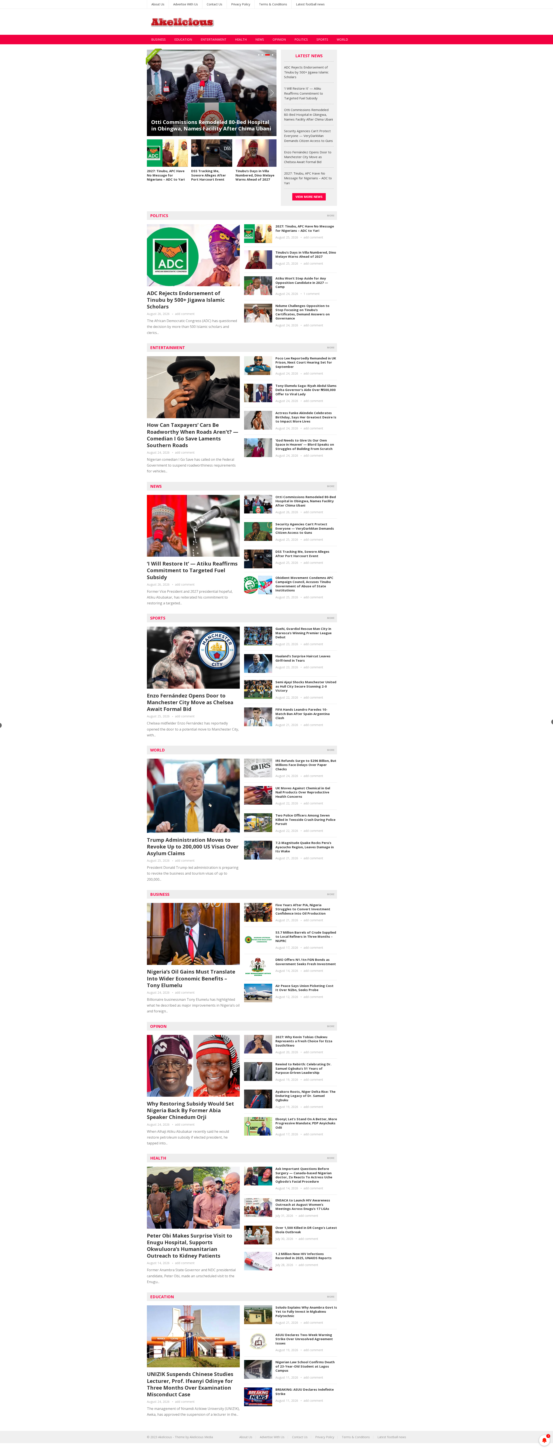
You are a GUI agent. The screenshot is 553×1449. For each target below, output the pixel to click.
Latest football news (310, 4)
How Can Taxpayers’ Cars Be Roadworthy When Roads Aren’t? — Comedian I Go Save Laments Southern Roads (192, 435)
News (259, 39)
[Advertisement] (327, 22)
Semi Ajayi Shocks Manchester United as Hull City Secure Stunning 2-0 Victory (305, 686)
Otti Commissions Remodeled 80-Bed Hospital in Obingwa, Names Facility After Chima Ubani (308, 115)
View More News (309, 197)
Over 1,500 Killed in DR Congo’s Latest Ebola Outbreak (306, 1229)
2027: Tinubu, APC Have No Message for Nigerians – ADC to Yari (166, 175)
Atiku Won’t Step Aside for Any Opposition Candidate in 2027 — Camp (301, 282)
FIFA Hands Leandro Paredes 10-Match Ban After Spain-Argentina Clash (302, 713)
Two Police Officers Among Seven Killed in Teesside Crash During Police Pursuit (305, 819)
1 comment (312, 294)
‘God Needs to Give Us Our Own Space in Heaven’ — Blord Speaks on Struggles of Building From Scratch (304, 444)
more (330, 215)
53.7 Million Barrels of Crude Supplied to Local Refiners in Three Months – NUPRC (305, 936)
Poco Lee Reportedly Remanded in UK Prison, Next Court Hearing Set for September (305, 362)
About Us (157, 4)
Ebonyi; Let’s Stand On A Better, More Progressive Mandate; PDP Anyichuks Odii (306, 1123)
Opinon (158, 1026)
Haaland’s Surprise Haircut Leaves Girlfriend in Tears (303, 658)
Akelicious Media (201, 1437)
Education (183, 39)
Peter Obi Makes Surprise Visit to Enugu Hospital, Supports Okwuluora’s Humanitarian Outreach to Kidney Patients (189, 1245)
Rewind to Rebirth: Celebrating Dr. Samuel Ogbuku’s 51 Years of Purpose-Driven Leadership (303, 1068)
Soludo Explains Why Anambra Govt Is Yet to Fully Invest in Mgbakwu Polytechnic (306, 1311)
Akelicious (165, 1437)
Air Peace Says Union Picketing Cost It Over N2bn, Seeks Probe (304, 987)
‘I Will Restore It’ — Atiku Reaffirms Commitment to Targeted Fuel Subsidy (303, 93)
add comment (185, 314)
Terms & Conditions (273, 4)
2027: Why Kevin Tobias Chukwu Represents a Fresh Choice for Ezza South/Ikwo (303, 1041)
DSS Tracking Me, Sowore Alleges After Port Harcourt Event (208, 175)
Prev (151, 93)
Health (241, 39)
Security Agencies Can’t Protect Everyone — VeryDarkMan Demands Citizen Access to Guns (308, 136)
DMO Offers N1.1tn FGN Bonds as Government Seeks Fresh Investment (305, 961)
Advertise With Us (185, 4)
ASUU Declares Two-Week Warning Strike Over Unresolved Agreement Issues (304, 1339)
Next (272, 93)
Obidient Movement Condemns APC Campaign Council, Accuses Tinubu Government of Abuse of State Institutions (304, 584)
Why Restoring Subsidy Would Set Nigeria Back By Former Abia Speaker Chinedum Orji (190, 1110)
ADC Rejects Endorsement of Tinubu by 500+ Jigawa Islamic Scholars (306, 72)
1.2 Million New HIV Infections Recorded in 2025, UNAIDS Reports (303, 1256)
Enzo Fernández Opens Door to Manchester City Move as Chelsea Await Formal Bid (206, 125)
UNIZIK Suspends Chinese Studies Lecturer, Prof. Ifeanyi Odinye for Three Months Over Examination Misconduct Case (190, 1384)
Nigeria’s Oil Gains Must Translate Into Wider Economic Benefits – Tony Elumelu (191, 978)
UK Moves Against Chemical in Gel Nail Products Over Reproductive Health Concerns (302, 792)
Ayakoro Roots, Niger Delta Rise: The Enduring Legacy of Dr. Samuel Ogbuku (305, 1095)
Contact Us (214, 4)
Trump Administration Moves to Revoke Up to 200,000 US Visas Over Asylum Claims (192, 846)
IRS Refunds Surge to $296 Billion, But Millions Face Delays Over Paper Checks (305, 764)
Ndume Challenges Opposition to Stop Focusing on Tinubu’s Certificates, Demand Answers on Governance (302, 312)
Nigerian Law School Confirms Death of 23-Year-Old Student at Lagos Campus (305, 1366)
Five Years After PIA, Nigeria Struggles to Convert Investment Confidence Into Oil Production (302, 909)
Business (158, 39)
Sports (322, 39)
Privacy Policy (240, 4)
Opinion (279, 39)
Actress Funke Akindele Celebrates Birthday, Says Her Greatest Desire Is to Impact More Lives (305, 417)
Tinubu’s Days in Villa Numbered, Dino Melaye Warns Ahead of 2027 (254, 175)
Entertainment (213, 39)
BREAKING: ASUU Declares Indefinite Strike (304, 1391)
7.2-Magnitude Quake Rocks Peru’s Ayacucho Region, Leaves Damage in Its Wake (304, 846)
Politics (301, 39)
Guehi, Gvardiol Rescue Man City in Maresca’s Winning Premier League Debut (303, 632)
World (342, 39)
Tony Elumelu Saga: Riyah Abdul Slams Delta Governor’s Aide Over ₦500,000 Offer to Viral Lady (306, 389)
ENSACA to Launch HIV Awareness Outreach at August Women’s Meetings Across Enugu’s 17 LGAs (302, 1204)
